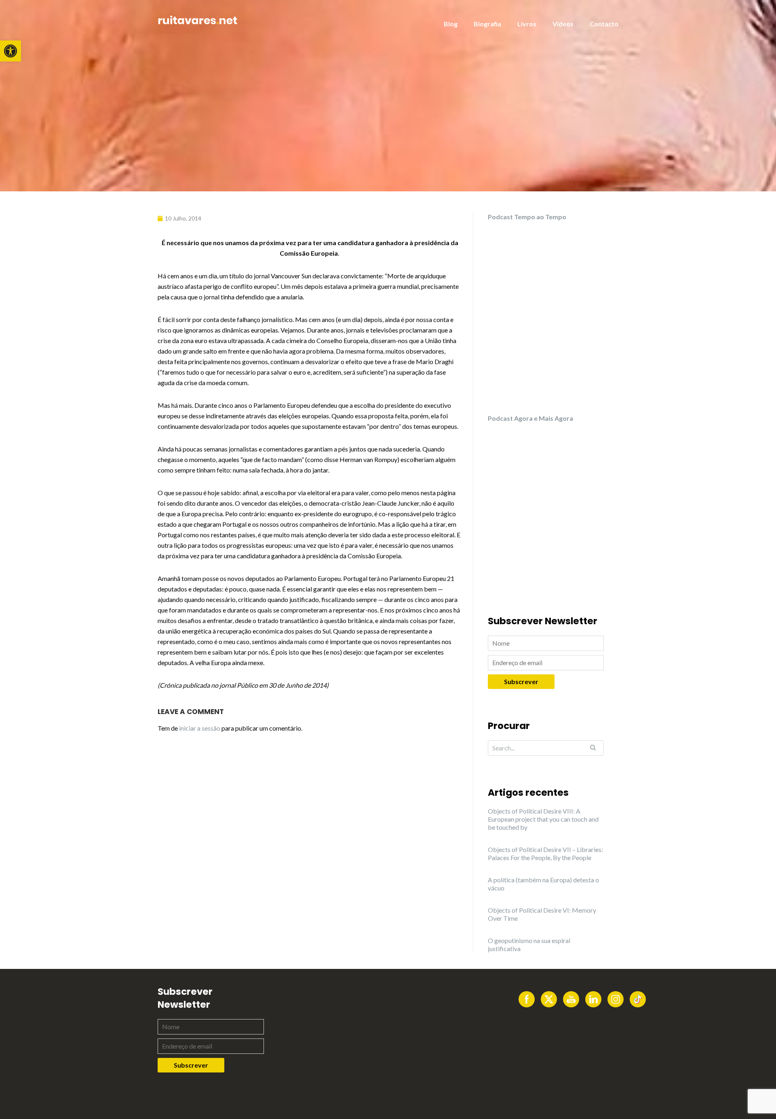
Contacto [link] (604, 24)
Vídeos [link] (563, 24)
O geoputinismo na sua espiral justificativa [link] (529, 944)
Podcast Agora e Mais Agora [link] (530, 418)
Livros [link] (526, 24)
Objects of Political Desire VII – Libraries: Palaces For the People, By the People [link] (545, 853)
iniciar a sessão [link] (199, 728)
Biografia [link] (487, 24)
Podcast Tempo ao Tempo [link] (527, 216)
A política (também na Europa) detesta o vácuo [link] (543, 884)
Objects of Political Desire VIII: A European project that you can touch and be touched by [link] (543, 819)
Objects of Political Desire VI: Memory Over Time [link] (542, 914)
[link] (10, 50)
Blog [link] (451, 24)
